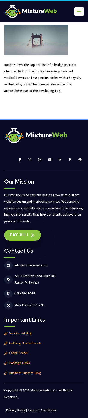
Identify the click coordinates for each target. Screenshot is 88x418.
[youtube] (50, 159)
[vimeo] (70, 159)
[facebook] (19, 159)
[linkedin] (60, 159)
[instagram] (40, 159)
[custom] (80, 159)
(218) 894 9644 (24, 293)
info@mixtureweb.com (30, 265)
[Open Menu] (79, 11)
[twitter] (30, 159)
